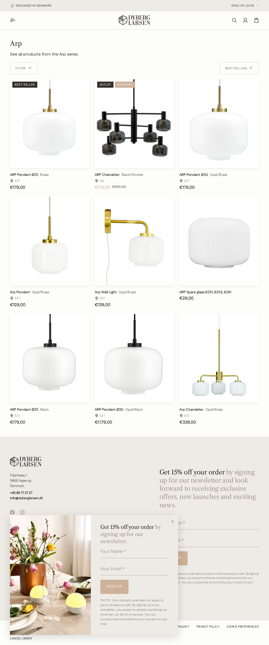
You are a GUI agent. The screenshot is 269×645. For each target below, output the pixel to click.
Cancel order (21, 639)
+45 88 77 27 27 (21, 492)
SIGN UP (114, 586)
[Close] (174, 521)
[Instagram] (22, 512)
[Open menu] (15, 20)
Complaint (180, 627)
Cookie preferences (243, 627)
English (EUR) (243, 6)
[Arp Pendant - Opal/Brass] (50, 241)
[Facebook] (12, 512)
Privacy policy (207, 627)
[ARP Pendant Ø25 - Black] (50, 358)
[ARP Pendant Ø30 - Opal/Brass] (219, 123)
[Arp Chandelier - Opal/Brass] (219, 358)
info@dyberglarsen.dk (26, 498)
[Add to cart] (81, 162)
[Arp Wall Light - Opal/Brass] (134, 241)
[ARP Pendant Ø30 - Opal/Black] (134, 358)
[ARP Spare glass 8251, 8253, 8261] (219, 241)
